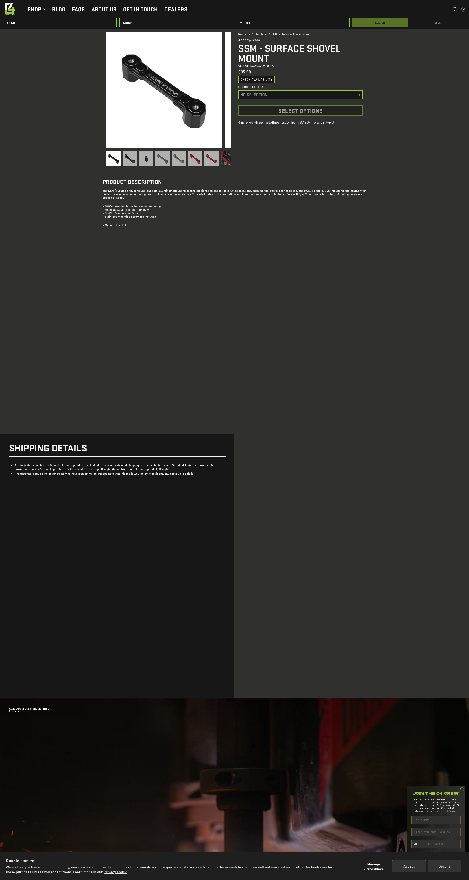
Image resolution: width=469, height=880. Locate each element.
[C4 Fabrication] (10, 9)
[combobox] (418, 844)
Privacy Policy (115, 871)
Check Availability (256, 79)
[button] (455, 9)
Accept (409, 866)
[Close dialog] (462, 789)
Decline (444, 866)
